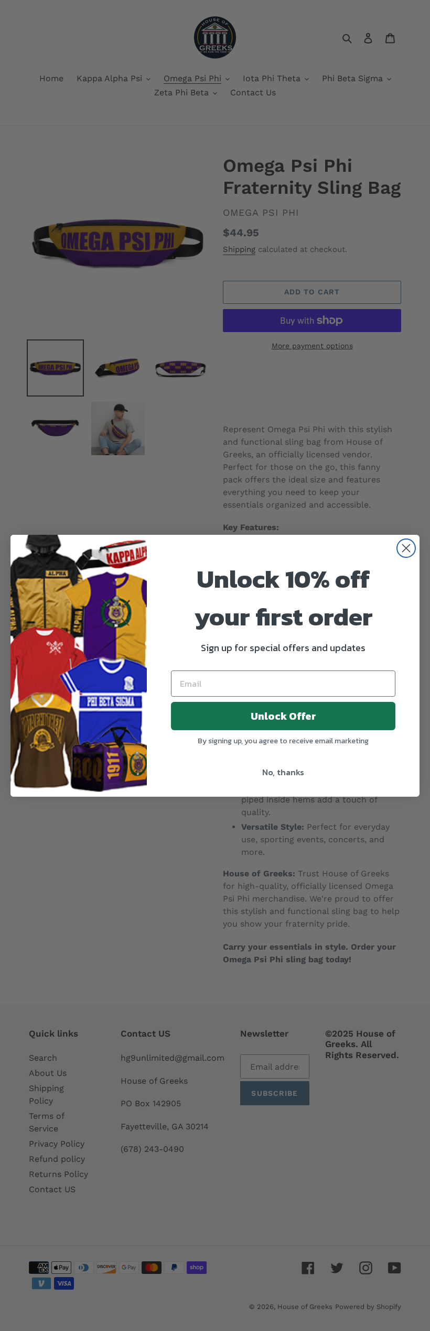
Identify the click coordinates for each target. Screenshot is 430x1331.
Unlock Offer (283, 716)
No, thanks (283, 772)
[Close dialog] (406, 548)
